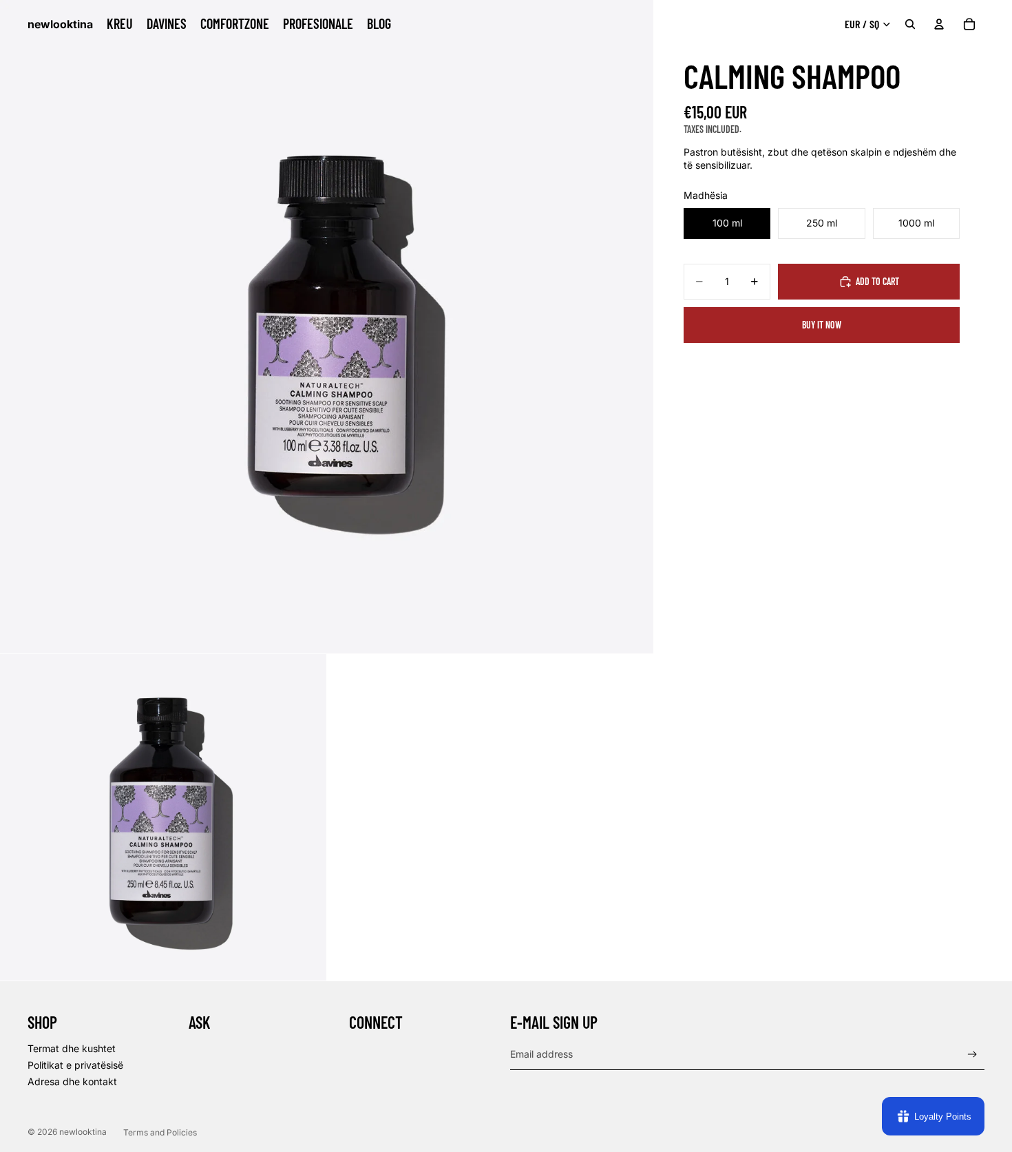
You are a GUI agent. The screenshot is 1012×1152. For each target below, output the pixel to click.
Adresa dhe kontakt (72, 1081)
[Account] (939, 24)
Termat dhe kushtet (72, 1048)
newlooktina (83, 1132)
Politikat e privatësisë (75, 1065)
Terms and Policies (160, 1132)
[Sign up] (972, 1055)
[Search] (910, 24)
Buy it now (821, 325)
